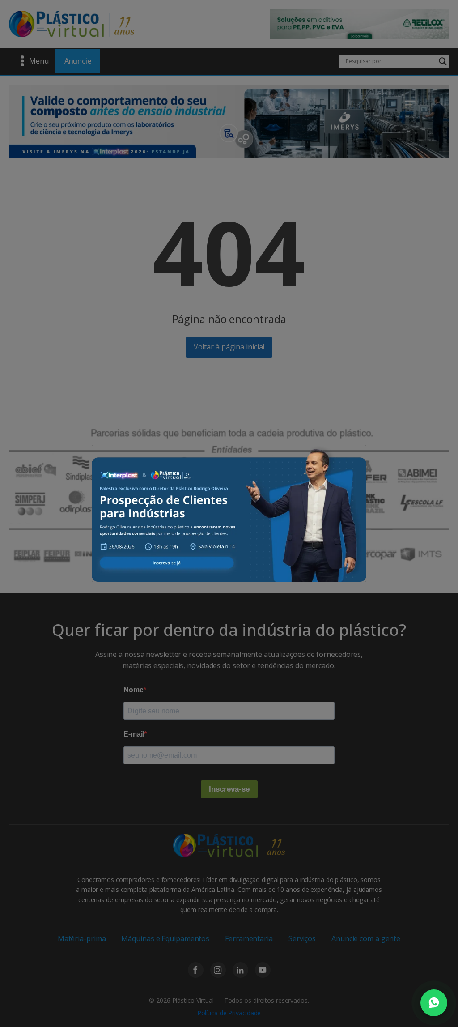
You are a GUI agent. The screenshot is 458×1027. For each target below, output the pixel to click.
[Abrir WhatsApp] (433, 1002)
